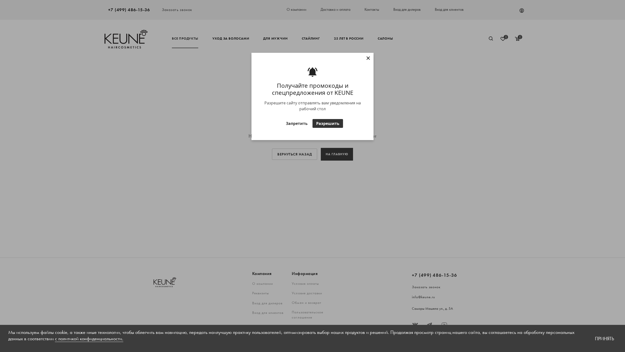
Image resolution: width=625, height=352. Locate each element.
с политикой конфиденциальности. (89, 338)
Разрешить (327, 123)
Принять (604, 338)
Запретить (297, 123)
